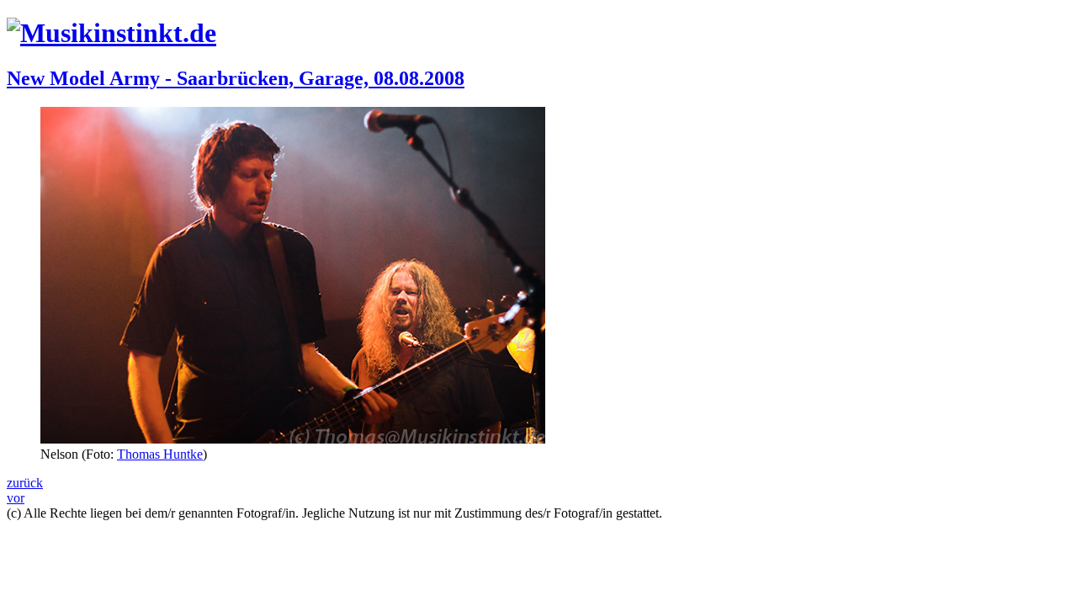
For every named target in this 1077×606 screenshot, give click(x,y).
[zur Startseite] (111, 33)
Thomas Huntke (160, 454)
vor (15, 498)
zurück (25, 483)
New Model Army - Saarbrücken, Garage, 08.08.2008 (235, 78)
